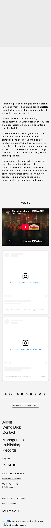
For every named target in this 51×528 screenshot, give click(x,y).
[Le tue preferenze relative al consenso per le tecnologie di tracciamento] (4, 524)
